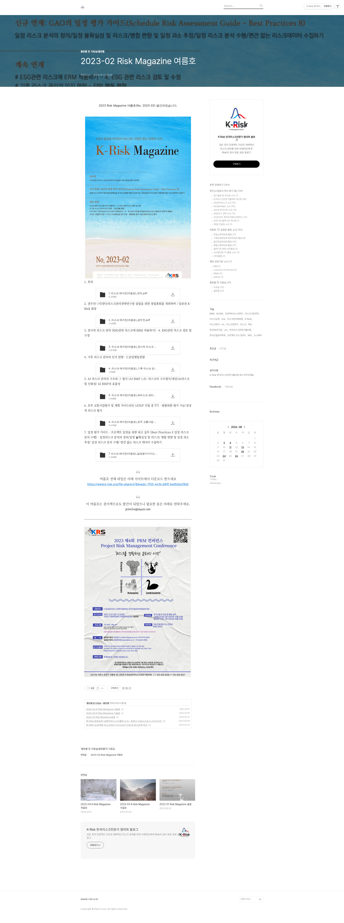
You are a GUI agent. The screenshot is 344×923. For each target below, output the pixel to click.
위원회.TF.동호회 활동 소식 (226, 229)
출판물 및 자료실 (94, 703)
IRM (217, 266)
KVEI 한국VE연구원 (250, 876)
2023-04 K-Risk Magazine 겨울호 (103, 709)
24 (224, 456)
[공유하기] (97, 688)
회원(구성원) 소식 (223, 224)
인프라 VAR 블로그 (249, 893)
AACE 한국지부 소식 (225, 210)
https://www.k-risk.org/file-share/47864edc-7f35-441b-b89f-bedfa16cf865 (138, 484)
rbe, (223, 319)
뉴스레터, (258, 335)
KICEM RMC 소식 (224, 206)
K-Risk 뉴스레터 (248, 847)
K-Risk (244, 830)
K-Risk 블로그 (247, 841)
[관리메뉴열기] (337, 6)
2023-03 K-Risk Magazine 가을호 (103, 713)
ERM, (212, 313)
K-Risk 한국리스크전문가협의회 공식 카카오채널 (232, 375)
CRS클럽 (219, 256)
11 (230, 447)
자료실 (219, 287)
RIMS (218, 273)
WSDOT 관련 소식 (224, 213)
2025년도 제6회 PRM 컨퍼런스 (230, 217)
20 (242, 451)
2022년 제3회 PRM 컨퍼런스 (251, 856)
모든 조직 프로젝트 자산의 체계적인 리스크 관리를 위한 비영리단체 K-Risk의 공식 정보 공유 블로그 (133, 836)
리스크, (243, 324)
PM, (250, 324)
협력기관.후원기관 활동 (226, 249)
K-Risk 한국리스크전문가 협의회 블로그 (112, 829)
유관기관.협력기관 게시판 (226, 220)
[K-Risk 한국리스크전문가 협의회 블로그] (100, 7)
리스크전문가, (232, 324)
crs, (226, 330)
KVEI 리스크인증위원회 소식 (251, 885)
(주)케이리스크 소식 (225, 202)
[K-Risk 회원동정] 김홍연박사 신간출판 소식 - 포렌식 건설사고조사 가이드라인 (124, 721)
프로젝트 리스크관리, (236, 335)
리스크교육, (215, 319)
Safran (218, 277)
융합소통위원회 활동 (225, 245)
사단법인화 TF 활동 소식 (227, 252)
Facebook (215, 386)
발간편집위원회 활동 (225, 241)
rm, (223, 324)
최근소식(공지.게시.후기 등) (226, 190)
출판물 (106, 703)
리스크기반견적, (252, 313)
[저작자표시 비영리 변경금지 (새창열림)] (126, 688)
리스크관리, (215, 324)
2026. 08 (236, 427)
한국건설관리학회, (218, 335)
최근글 (213, 348)
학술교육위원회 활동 (225, 234)
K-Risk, (248, 319)
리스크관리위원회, (235, 319)
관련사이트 (245, 899)
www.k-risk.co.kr (89, 899)
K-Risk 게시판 (247, 836)
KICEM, (220, 313)
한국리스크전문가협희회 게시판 (230, 199)
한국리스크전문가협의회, (241, 330)
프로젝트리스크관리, (234, 313)
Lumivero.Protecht (225, 270)
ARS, (250, 335)
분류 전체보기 (220, 184)
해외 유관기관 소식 (221, 261)
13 (242, 447)
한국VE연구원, (216, 330)
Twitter (229, 386)
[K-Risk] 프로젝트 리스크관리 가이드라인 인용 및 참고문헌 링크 (116, 725)
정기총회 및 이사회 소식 (226, 195)
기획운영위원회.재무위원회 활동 (230, 238)
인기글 (223, 348)
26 (236, 456)
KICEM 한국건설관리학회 (251, 867)
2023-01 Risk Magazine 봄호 (100, 717)
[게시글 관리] (102, 688)
